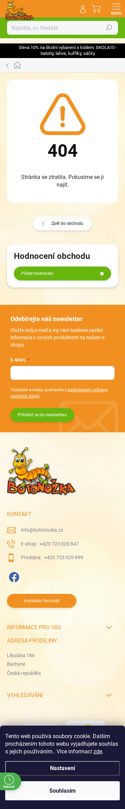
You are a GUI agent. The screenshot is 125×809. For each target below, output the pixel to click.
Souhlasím (62, 790)
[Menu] (116, 8)
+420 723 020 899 (63, 557)
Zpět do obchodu (67, 223)
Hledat (109, 27)
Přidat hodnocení (37, 273)
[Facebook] (13, 576)
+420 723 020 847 (59, 544)
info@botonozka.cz (42, 530)
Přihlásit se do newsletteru (42, 414)
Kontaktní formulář (42, 600)
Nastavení (62, 768)
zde (97, 751)
